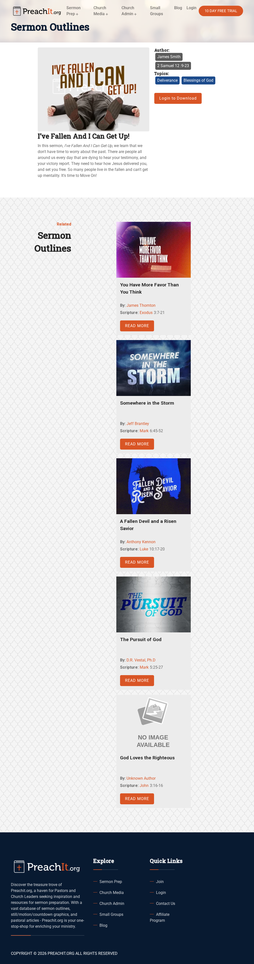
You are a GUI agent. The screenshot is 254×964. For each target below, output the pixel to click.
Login (161, 892)
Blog (178, 7)
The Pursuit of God (140, 639)
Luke (144, 549)
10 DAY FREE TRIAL (221, 11)
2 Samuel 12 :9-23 (173, 65)
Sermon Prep (110, 881)
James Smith (169, 56)
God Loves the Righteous (147, 758)
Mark (144, 430)
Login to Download (178, 98)
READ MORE (137, 325)
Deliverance (167, 80)
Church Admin (111, 903)
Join (160, 881)
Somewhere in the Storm (147, 403)
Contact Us (165, 903)
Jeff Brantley (138, 423)
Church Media (111, 892)
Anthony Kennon (141, 542)
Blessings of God (198, 80)
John (144, 785)
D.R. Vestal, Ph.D (141, 660)
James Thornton (141, 305)
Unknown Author (141, 778)
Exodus (146, 312)
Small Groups (156, 10)
